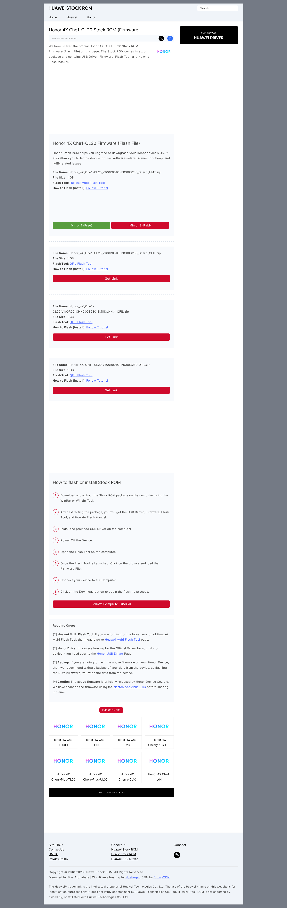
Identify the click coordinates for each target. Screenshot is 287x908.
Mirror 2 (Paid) (140, 225)
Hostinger (133, 877)
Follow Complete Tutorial (111, 604)
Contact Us (56, 849)
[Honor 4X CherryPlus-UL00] (95, 769)
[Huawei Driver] (209, 40)
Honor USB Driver (110, 653)
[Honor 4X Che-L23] (127, 734)
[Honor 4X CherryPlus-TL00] (63, 769)
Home (53, 38)
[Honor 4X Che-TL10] (95, 734)
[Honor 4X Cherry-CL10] (127, 769)
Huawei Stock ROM (70, 8)
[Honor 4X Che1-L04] (159, 769)
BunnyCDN (162, 877)
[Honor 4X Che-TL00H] (63, 734)
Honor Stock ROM (67, 38)
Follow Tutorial (97, 188)
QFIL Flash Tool (81, 263)
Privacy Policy (58, 859)
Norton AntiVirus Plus (130, 687)
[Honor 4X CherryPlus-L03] (159, 734)
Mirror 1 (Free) (81, 225)
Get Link (111, 278)
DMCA (53, 854)
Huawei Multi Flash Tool (87, 183)
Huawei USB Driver (124, 859)
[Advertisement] (111, 98)
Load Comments (110, 792)
